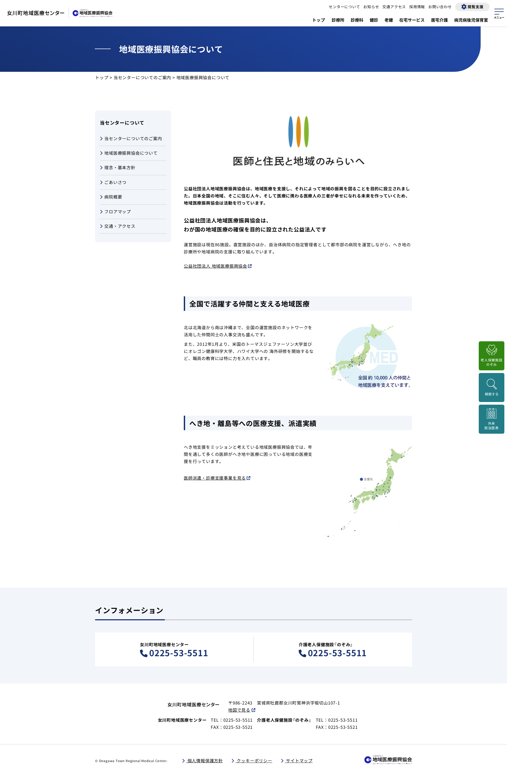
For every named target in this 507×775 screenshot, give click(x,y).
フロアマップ (117, 211)
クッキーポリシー (254, 760)
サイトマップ (299, 760)
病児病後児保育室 (471, 20)
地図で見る (239, 710)
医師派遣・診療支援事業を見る (215, 478)
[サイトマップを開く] (499, 13)
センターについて (344, 6)
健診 (374, 20)
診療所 (338, 20)
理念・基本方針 (119, 167)
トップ (318, 20)
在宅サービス (412, 20)
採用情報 (417, 6)
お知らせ (371, 6)
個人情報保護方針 (204, 760)
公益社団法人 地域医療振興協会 (215, 266)
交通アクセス (394, 6)
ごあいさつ (115, 182)
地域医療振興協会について (131, 153)
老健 (388, 20)
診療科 (357, 20)
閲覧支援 (475, 6)
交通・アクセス (119, 226)
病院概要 (113, 196)
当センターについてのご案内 (142, 77)
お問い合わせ (440, 6)
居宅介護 (439, 20)
